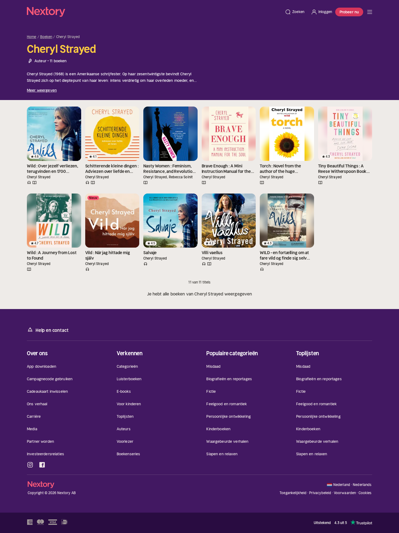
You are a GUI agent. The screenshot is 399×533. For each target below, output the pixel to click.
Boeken (46, 37)
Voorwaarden (345, 493)
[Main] (369, 11)
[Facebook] (42, 465)
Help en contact (52, 330)
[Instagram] (30, 465)
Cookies (365, 493)
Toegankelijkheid (293, 493)
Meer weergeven (42, 90)
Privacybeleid (320, 493)
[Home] (154, 12)
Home (31, 37)
